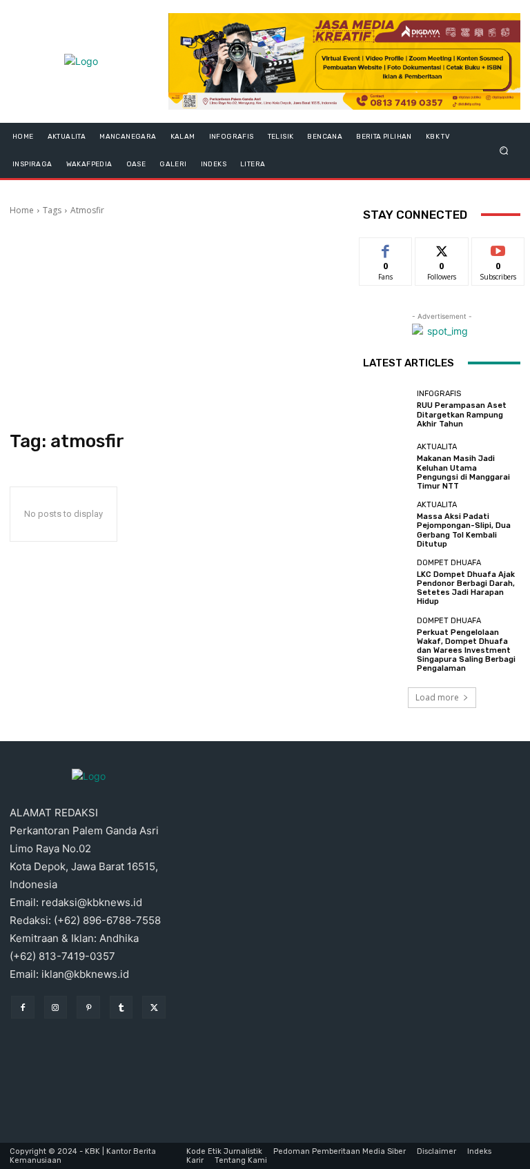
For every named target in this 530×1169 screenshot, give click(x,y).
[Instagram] (56, 1007)
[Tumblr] (121, 1007)
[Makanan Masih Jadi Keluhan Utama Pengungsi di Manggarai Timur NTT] (386, 466)
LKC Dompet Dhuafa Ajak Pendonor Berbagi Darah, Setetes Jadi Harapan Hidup (466, 588)
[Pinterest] (88, 1007)
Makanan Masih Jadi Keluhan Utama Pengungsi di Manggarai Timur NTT (463, 472)
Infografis (439, 393)
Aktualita (437, 447)
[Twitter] (154, 1007)
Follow (442, 248)
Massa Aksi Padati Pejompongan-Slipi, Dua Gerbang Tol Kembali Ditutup (464, 530)
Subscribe (498, 248)
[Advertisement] (177, 323)
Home (22, 210)
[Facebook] (23, 1007)
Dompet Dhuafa (449, 563)
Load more (437, 697)
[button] (504, 150)
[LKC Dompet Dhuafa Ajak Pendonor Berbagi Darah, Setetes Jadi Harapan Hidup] (386, 582)
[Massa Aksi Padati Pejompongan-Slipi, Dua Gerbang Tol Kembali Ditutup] (386, 524)
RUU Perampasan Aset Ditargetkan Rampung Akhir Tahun (462, 414)
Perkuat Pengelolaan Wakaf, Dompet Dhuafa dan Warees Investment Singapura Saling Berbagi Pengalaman (466, 651)
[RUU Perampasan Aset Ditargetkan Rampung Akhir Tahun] (386, 409)
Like (386, 248)
